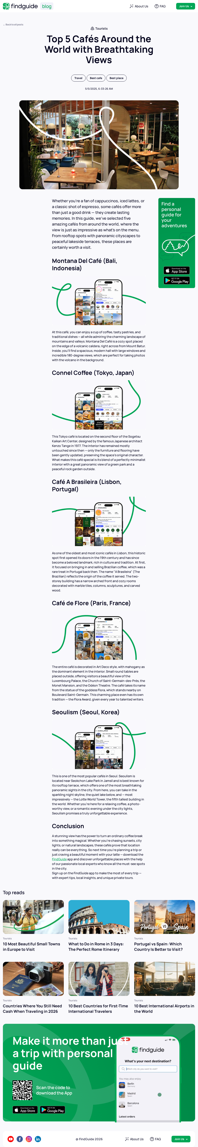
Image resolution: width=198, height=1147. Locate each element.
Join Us (184, 6)
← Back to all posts (13, 24)
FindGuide (59, 859)
